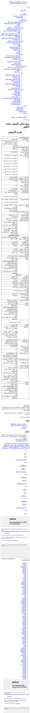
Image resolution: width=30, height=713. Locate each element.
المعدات (18, 86)
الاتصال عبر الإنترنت (24, 417)
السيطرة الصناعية (15, 48)
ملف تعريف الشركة (18, 16)
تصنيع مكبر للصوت (24, 448)
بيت (25, 13)
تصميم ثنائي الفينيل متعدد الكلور (15, 22)
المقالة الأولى (16, 99)
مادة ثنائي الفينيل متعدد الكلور (12, 79)
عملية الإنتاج (17, 92)
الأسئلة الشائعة (22, 111)
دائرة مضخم (13, 445)
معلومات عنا (23, 14)
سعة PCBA (17, 91)
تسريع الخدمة (16, 77)
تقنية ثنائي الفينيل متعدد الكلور (12, 83)
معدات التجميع (16, 101)
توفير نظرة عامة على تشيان (13, 55)
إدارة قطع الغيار (16, 58)
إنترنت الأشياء (16, 49)
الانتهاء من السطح (15, 80)
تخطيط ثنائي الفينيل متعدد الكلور (12, 23)
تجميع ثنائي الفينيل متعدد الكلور (15, 41)
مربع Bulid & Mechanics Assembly (11, 98)
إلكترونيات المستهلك (15, 46)
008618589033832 (21, 483)
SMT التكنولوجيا (16, 94)
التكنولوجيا (17, 95)
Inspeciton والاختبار (15, 102)
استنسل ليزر (17, 63)
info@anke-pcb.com (15, 3)
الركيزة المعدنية (16, 39)
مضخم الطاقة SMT (14, 448)
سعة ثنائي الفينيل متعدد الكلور (12, 74)
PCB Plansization (16, 85)
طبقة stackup (16, 82)
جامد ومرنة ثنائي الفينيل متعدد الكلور (11, 33)
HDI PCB (17, 36)
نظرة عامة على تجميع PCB (13, 42)
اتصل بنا (24, 113)
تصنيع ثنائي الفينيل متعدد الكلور (15, 27)
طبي (19, 51)
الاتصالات (18, 52)
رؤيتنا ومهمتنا (20, 17)
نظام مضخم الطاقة (19, 446)
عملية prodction (16, 76)
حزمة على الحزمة (15, 96)
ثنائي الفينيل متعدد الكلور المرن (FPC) (10, 35)
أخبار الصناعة (19, 110)
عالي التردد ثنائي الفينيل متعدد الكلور (11, 38)
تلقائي (18, 45)
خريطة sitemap (20, 445)
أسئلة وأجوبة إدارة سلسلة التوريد (12, 57)
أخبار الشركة (20, 107)
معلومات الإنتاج (16, 44)
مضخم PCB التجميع (8, 446)
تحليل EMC (17, 26)
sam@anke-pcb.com (21, 507)
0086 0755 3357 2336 (14, 2)
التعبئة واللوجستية (15, 88)
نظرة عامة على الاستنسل (13, 61)
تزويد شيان (20, 54)
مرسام (21, 60)
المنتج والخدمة (22, 20)
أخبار (25, 105)
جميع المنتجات (5, 448)
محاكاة (18, 24)
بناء (22, 19)
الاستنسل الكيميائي (15, 64)
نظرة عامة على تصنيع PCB (13, 29)
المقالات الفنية (19, 108)
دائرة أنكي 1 (23, 495)
